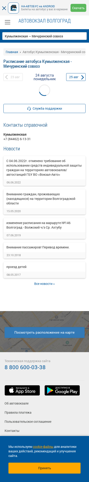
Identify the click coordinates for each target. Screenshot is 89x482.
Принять (44, 468)
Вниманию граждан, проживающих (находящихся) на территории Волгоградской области (40, 198)
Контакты (12, 430)
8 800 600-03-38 (25, 367)
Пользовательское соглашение (28, 421)
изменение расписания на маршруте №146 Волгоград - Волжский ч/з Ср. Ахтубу (38, 225)
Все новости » (44, 283)
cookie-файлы (43, 446)
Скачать (78, 8)
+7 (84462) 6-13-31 (17, 139)
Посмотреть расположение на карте (44, 332)
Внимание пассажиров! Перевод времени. (38, 247)
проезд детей (16, 267)
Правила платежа (18, 412)
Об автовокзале (17, 403)
